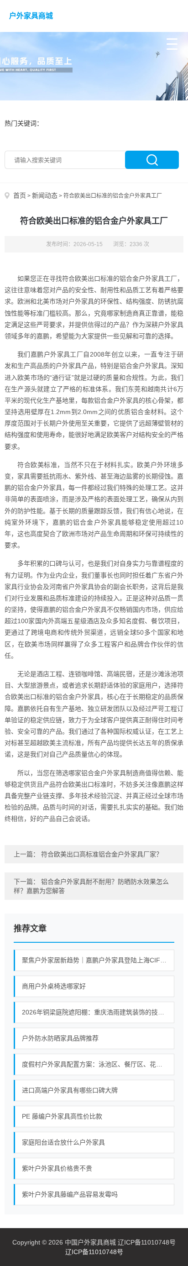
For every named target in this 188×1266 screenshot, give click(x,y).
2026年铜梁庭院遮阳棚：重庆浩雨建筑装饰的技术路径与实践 (98, 1012)
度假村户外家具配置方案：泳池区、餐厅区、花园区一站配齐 (98, 1064)
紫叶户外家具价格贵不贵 (57, 1168)
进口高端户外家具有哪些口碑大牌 (70, 1090)
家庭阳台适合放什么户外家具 (63, 1142)
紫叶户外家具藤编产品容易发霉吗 (70, 1194)
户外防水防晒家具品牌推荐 (60, 1038)
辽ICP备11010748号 (94, 1251)
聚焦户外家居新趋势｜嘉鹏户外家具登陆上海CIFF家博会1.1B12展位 (98, 960)
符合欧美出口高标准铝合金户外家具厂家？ (101, 854)
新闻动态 (44, 195)
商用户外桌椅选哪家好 (54, 986)
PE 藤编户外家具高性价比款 (62, 1116)
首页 (19, 195)
